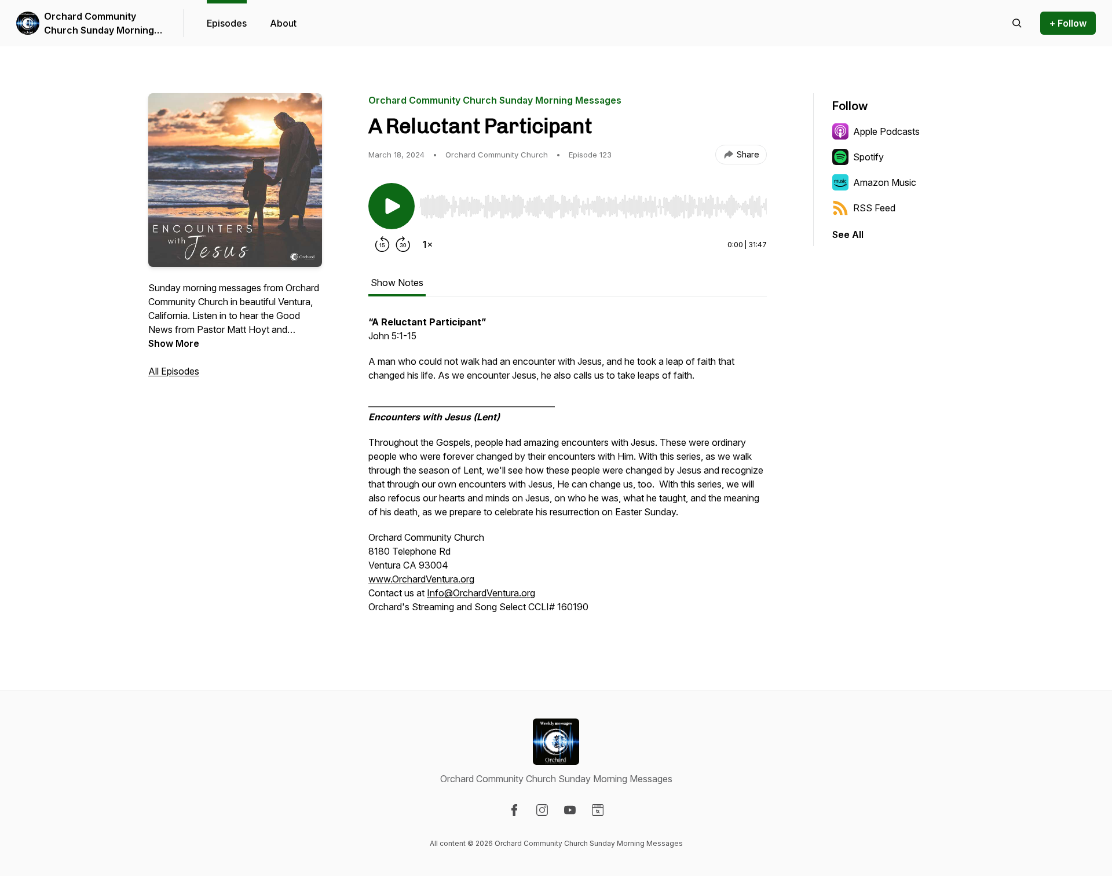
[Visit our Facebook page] (514, 810)
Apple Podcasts (886, 131)
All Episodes (173, 371)
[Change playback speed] (427, 244)
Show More (173, 343)
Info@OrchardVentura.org (481, 593)
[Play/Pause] (391, 206)
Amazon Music (884, 182)
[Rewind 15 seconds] (382, 244)
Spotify (868, 157)
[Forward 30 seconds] (403, 244)
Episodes (227, 23)
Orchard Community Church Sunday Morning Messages (99, 23)
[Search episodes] (1017, 23)
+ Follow (1068, 23)
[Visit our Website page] (597, 810)
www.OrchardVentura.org (421, 579)
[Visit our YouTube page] (570, 810)
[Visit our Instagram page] (542, 810)
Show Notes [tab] (397, 282)
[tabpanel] (567, 470)
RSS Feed (874, 208)
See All (848, 234)
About (283, 23)
